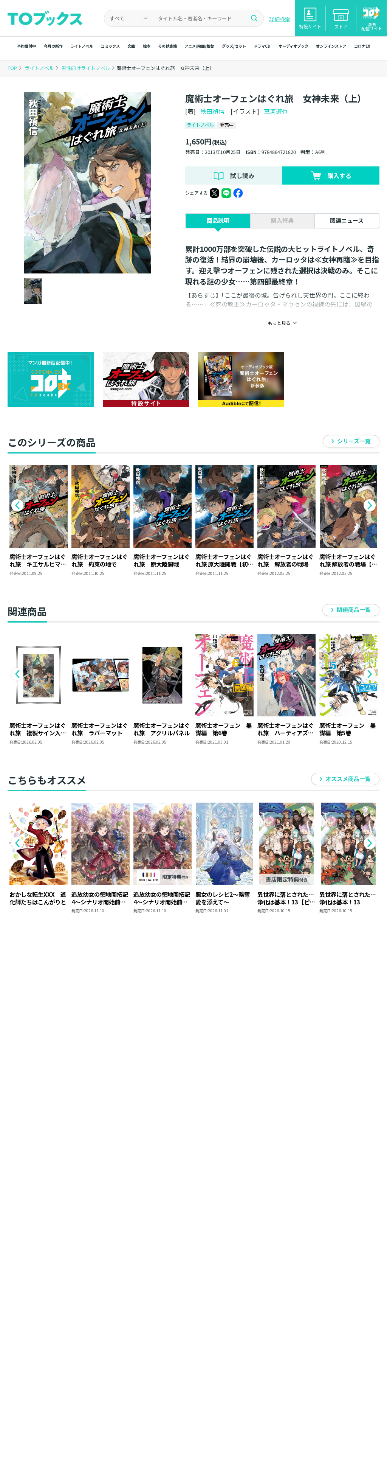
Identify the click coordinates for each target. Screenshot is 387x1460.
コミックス (110, 46)
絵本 (146, 46)
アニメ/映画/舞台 (199, 46)
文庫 (131, 46)
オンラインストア (331, 46)
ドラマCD (262, 46)
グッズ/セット (234, 46)
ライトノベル (81, 46)
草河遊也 (276, 111)
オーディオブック (293, 46)
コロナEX (362, 46)
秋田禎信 (212, 111)
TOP (12, 67)
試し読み (242, 175)
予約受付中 (26, 46)
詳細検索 (279, 19)
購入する (339, 175)
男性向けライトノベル (86, 67)
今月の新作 (53, 46)
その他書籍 (167, 46)
